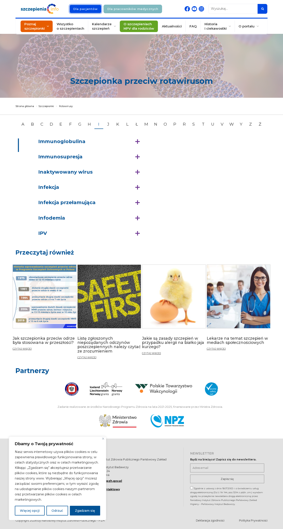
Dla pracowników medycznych (132, 9)
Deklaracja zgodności (210, 520)
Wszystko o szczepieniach (70, 26)
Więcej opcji (30, 511)
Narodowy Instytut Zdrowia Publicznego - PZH (73, 520)
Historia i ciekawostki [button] (216, 26)
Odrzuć (57, 511)
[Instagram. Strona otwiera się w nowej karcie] (201, 9)
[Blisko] (103, 439)
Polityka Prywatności (253, 520)
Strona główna (24, 106)
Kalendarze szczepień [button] (102, 26)
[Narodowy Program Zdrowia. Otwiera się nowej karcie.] (167, 420)
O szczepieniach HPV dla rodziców (139, 26)
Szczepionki (46, 106)
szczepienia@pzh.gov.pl (103, 481)
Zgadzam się (85, 511)
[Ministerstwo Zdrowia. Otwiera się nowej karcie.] (117, 420)
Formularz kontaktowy (102, 489)
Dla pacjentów (85, 9)
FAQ (193, 26)
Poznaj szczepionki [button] (34, 26)
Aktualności (172, 26)
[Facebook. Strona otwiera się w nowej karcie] (187, 9)
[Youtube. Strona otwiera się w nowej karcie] (194, 9)
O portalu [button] (246, 26)
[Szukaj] (262, 9)
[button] (90, 141)
